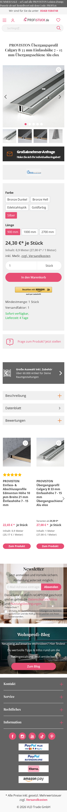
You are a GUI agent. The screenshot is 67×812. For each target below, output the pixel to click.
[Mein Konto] (13, 19)
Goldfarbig (39, 207)
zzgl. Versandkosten (35, 256)
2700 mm (47, 232)
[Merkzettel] (57, 19)
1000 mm (30, 232)
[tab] (33, 395)
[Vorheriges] (5, 96)
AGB (31, 613)
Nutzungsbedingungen (26, 604)
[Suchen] (58, 28)
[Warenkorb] (65, 16)
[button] (33, 291)
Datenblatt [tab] (13, 408)
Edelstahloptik (16, 207)
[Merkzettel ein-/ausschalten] (58, 69)
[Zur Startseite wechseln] (36, 19)
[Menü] (4, 19)
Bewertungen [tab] (15, 420)
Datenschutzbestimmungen (35, 610)
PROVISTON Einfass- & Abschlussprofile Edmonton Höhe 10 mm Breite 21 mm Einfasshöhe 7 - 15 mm (16, 493)
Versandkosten (37, 800)
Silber (11, 215)
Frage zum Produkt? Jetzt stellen (39, 341)
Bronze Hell (40, 199)
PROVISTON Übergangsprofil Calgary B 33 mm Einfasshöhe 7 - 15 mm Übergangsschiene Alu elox (49, 493)
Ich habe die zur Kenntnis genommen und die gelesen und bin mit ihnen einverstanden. (35, 613)
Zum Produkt (17, 546)
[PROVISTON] (33, 172)
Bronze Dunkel (17, 199)
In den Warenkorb (33, 277)
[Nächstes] (60, 96)
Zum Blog (33, 666)
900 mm (12, 232)
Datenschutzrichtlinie (42, 599)
